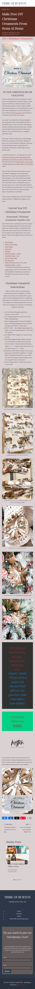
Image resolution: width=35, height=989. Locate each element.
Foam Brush (9, 247)
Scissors (7, 251)
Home (19, 911)
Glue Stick (8, 249)
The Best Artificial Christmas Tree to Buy (10, 828)
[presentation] (17, 853)
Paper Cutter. (21, 502)
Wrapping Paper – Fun (12, 256)
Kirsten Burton (13, 869)
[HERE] (27, 120)
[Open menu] (31, 3)
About (19, 916)
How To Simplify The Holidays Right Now (25, 828)
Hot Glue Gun (9, 260)
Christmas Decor (16, 113)
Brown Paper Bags (11, 258)
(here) (24, 199)
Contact (19, 914)
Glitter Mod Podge (11, 244)
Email (5, 965)
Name (4, 957)
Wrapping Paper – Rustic (13, 253)
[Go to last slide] (8, 862)
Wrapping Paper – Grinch (13, 265)
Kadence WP (21, 985)
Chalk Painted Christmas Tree (23, 595)
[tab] (14, 879)
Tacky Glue (8, 269)
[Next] (26, 862)
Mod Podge (9, 242)
